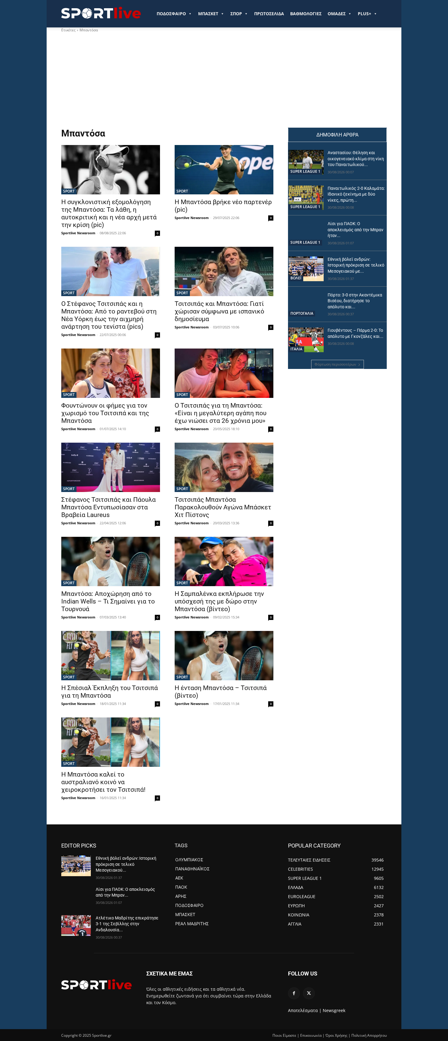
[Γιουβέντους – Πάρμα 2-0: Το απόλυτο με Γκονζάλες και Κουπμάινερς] (306, 340)
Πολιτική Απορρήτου (369, 1035)
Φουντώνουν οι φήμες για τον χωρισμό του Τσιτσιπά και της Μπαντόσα (105, 413)
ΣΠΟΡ (236, 13)
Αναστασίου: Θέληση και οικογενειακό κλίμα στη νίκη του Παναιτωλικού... (356, 158)
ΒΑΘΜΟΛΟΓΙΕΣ (306, 13)
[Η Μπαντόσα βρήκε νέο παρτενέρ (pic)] (224, 169)
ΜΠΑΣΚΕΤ (208, 13)
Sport (69, 191)
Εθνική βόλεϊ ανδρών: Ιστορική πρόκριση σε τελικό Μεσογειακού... (126, 864)
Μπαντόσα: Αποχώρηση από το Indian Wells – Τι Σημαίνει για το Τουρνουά (108, 601)
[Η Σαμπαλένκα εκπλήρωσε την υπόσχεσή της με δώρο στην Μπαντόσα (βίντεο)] (224, 561)
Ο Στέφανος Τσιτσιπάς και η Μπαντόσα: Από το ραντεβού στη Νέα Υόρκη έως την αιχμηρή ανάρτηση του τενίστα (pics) (109, 315)
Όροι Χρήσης (336, 1035)
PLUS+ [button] (364, 13)
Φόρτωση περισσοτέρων (335, 364)
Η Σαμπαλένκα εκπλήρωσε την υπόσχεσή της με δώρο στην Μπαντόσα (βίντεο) (219, 601)
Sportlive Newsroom (78, 233)
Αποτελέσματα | (305, 1010)
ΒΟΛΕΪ (295, 278)
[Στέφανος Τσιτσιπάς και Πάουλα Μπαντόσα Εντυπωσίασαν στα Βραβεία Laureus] (110, 467)
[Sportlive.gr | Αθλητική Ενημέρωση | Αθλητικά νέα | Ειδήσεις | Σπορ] (96, 984)
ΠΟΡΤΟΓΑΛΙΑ (301, 313)
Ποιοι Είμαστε (284, 1035)
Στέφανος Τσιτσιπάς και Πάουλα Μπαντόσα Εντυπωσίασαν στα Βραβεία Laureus (108, 507)
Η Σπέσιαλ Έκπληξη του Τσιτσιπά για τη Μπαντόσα (109, 691)
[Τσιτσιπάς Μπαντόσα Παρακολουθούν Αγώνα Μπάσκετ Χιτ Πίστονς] (224, 467)
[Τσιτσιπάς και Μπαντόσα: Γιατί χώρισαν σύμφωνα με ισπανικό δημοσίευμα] (224, 271)
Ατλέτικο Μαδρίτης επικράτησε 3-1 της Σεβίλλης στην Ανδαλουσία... (127, 923)
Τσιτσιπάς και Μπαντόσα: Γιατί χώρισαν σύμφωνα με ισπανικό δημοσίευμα (219, 311)
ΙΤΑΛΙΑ (296, 349)
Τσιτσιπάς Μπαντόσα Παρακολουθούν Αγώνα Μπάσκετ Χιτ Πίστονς (223, 507)
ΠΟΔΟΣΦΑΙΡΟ (171, 13)
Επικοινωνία (311, 1035)
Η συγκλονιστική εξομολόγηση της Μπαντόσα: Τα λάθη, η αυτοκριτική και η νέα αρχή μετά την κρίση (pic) (109, 213)
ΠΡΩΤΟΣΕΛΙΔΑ (269, 13)
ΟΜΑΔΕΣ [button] (337, 13)
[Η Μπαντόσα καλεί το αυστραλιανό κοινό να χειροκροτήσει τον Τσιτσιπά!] (110, 742)
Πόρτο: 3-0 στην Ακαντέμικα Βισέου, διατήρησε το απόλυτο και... (355, 300)
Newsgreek (334, 1010)
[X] (309, 993)
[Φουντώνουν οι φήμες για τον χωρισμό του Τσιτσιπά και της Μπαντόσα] (110, 373)
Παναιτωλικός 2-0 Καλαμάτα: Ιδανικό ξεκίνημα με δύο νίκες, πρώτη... (356, 194)
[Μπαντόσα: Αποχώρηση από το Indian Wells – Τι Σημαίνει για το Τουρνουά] (110, 561)
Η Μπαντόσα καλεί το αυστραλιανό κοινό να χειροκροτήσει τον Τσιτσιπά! (103, 782)
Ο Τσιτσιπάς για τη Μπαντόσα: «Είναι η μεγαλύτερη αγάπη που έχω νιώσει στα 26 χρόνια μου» (220, 413)
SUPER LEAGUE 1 (305, 171)
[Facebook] (294, 993)
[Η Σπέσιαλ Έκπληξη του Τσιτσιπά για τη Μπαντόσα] (110, 655)
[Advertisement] (224, 82)
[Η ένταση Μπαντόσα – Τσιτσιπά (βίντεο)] (224, 655)
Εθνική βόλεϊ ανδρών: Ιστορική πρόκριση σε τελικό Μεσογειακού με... (356, 265)
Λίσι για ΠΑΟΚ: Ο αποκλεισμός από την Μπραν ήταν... (355, 229)
